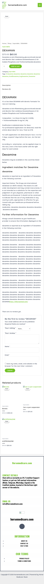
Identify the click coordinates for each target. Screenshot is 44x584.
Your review (10, 333)
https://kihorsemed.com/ (18, 302)
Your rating (10, 328)
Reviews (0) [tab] (6, 89)
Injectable (16, 43)
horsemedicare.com (17, 5)
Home (4, 43)
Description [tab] (6, 85)
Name (7, 346)
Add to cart (15, 66)
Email (7, 355)
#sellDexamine (14, 76)
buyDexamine (23, 76)
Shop (9, 43)
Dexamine (32, 76)
